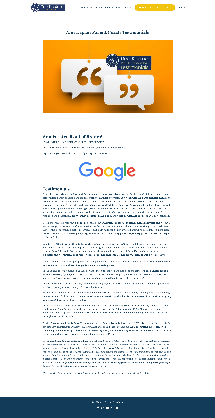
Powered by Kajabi (107, 412)
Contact (128, 7)
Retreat (99, 7)
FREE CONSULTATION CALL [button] (155, 7)
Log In (181, 7)
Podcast (109, 7)
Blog (118, 7)
